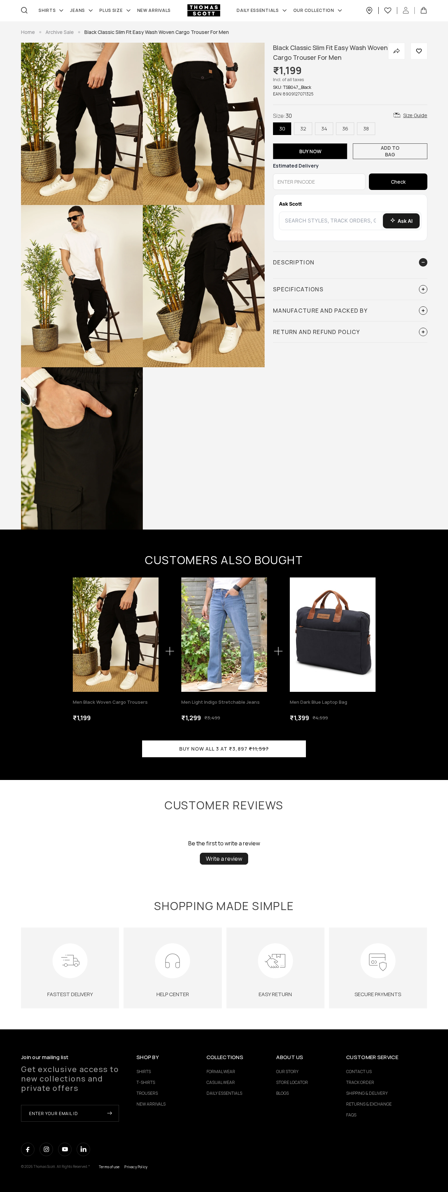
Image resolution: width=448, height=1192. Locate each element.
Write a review (224, 859)
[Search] (24, 10)
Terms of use (109, 1166)
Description (293, 262)
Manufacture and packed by (320, 310)
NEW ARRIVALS (151, 1104)
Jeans (77, 10)
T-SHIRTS (145, 1082)
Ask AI (405, 221)
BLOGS (282, 1093)
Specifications (298, 289)
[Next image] (151, 634)
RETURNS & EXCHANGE (369, 1104)
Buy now (310, 151)
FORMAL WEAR (220, 1071)
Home (28, 32)
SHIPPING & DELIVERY (367, 1093)
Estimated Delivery (296, 165)
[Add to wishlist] (419, 51)
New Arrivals (154, 10)
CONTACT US (359, 1071)
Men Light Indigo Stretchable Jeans (220, 702)
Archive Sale (60, 32)
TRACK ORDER (360, 1082)
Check (398, 181)
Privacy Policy (135, 1166)
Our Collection (313, 10)
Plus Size (110, 10)
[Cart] (423, 10)
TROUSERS (147, 1093)
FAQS (351, 1115)
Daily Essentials (258, 10)
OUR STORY (287, 1071)
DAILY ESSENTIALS (224, 1093)
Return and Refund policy (316, 332)
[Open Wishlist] (390, 10)
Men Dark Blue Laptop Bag (318, 702)
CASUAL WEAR (220, 1082)
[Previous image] (80, 634)
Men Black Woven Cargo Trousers (110, 702)
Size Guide (415, 115)
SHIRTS (47, 10)
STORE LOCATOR (292, 1082)
